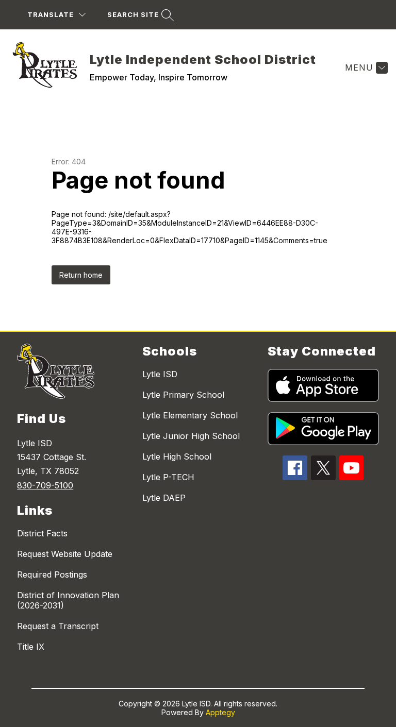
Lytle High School (176, 456)
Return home (81, 274)
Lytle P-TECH (168, 477)
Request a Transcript (57, 626)
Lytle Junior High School (191, 436)
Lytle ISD (159, 374)
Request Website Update (64, 554)
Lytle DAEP (164, 498)
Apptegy (220, 712)
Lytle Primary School (183, 395)
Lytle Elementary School (190, 415)
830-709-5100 (45, 485)
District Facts (42, 533)
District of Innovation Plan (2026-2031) (68, 600)
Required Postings (52, 574)
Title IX (30, 646)
